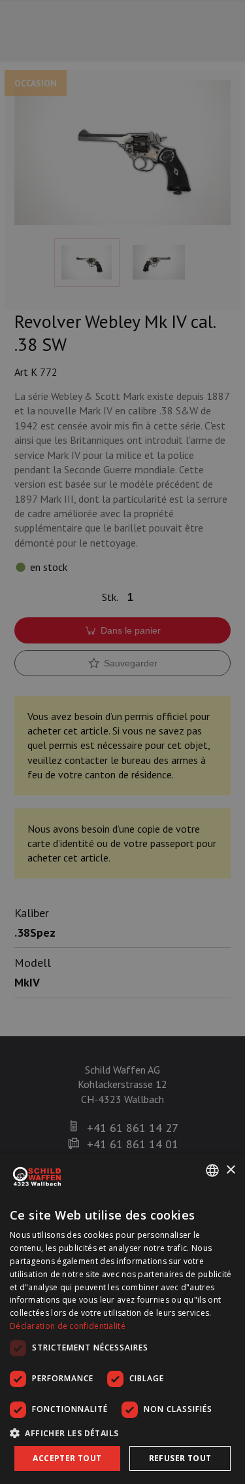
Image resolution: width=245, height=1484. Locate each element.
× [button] (230, 1170)
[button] (122, 1433)
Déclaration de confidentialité (67, 1325)
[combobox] (212, 1170)
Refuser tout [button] (180, 1458)
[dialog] (122, 1319)
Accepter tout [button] (67, 1458)
